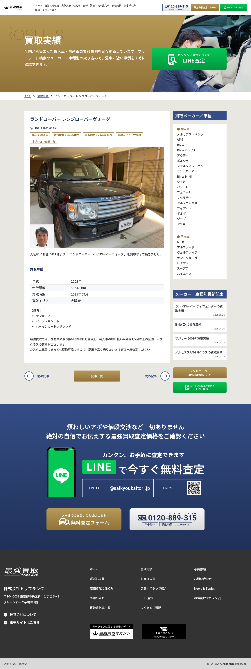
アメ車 (181, 224)
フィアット (184, 208)
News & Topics (204, 588)
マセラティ (184, 197)
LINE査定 (147, 598)
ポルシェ (183, 160)
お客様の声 (148, 579)
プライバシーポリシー (16, 664)
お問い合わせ (203, 579)
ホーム (94, 569)
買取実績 (43, 96)
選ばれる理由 (98, 579)
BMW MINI (184, 176)
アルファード (186, 247)
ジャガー (183, 181)
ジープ (181, 218)
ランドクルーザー (188, 257)
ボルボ (181, 213)
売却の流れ (97, 598)
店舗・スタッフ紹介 (154, 588)
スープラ (183, 268)
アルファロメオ (187, 203)
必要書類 (200, 569)
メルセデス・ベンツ (190, 134)
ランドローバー (187, 171)
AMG (180, 139)
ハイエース (184, 273)
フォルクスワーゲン (190, 166)
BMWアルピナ (186, 150)
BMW (180, 144)
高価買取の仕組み (101, 588)
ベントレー (184, 187)
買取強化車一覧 (100, 608)
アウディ (183, 155)
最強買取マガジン (206, 598)
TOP (27, 96)
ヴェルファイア (187, 252)
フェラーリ (184, 192)
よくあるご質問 (151, 608)
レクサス (183, 263)
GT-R (180, 242)
